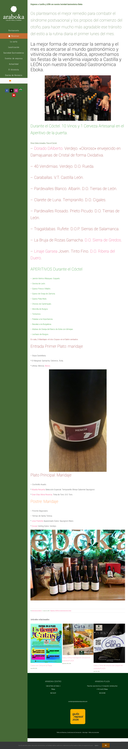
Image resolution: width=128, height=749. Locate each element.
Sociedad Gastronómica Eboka (65, 610)
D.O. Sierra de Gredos (103, 240)
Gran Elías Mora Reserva (42, 494)
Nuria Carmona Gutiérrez (37, 610)
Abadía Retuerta (38, 489)
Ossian (35, 526)
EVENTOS (57, 610)
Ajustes (96, 745)
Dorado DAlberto (48, 148)
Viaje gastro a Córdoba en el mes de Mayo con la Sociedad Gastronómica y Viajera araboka (109, 676)
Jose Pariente (37, 521)
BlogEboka (52, 610)
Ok (106, 745)
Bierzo (47, 365)
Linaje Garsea (45, 251)
